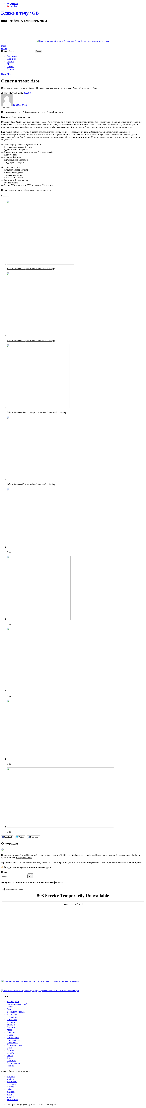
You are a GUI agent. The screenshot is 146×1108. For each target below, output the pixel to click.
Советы (10, 61)
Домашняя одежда (16, 1012)
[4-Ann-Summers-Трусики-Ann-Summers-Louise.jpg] (40, 479)
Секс (9, 1048)
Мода (9, 64)
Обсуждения (13, 1037)
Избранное (12, 1017)
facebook (11, 1086)
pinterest (10, 1092)
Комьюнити (12, 1099)
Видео (10, 1006)
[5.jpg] (60, 547)
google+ (10, 1097)
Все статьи (12, 56)
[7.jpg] (39, 691)
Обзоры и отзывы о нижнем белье (17, 88)
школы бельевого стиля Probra (123, 855)
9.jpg (9, 832)
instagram (11, 1084)
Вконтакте (12, 1081)
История (11, 1022)
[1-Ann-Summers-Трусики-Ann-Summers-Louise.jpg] (40, 263)
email (9, 1094)
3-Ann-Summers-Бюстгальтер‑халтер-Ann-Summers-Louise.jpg (36, 412)
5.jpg (9, 552)
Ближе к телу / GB (20, 13)
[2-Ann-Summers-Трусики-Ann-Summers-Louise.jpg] (36, 335)
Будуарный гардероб (17, 1004)
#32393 (27, 93)
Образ (10, 1035)
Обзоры (10, 66)
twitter (10, 1089)
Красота (11, 1027)
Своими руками (14, 1045)
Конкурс (11, 1024)
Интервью (12, 1019)
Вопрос (10, 1009)
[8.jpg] (60, 759)
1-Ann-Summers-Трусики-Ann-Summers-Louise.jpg (31, 268)
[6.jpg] (39, 619)
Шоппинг (11, 59)
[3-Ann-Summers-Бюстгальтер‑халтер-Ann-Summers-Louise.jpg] (38, 407)
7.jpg (9, 696)
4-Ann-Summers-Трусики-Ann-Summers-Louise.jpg (31, 484)
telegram (11, 1076)
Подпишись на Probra (14, 889)
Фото (9, 1058)
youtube (10, 1079)
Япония (10, 1065)
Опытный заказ (14, 1040)
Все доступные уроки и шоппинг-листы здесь (27, 867)
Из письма (12, 1014)
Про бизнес (12, 1042)
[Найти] (30, 875)
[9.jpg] (60, 827)
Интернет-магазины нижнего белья (53, 88)
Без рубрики (13, 1001)
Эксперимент (13, 1063)
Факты (10, 1055)
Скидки (10, 69)
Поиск (4, 872)
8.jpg (9, 764)
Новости (11, 1032)
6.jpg (9, 624)
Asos (75, 88)
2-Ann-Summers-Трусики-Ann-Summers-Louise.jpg (31, 340)
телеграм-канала (24, 857)
